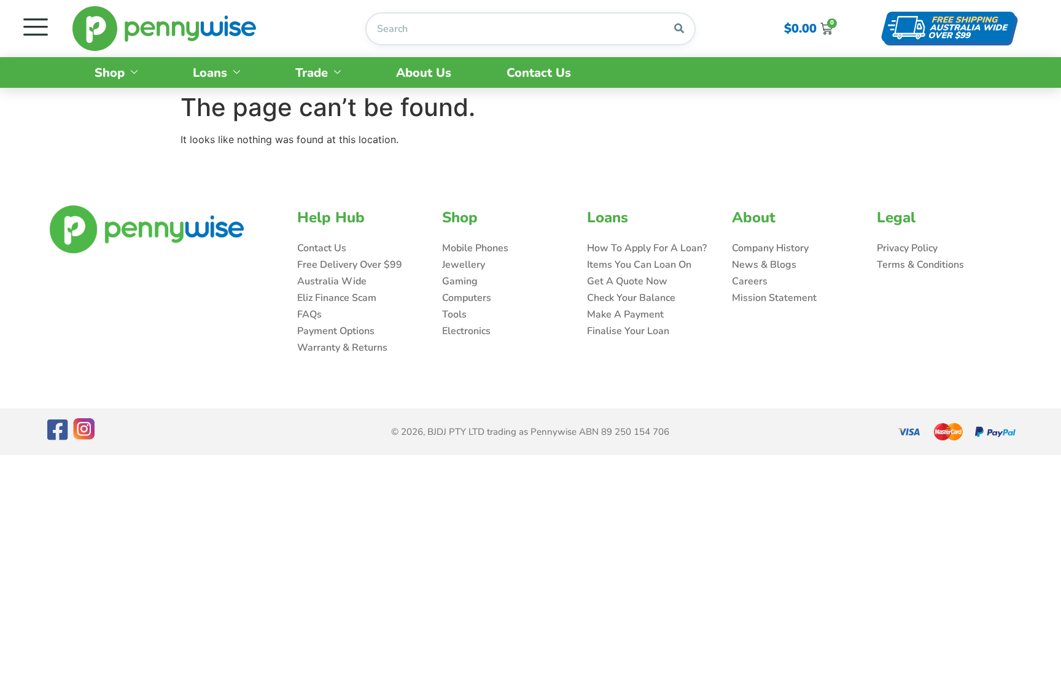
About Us (423, 72)
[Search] (679, 29)
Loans (210, 72)
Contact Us (539, 72)
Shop (110, 72)
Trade (311, 72)
